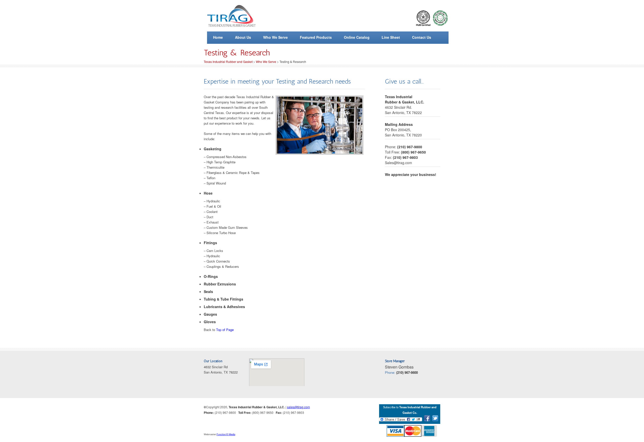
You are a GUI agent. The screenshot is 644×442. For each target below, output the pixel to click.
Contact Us (421, 37)
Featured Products (316, 37)
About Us (243, 37)
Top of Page (225, 329)
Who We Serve (275, 37)
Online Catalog (357, 37)
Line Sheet (391, 37)
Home (218, 37)
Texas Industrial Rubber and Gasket (228, 61)
